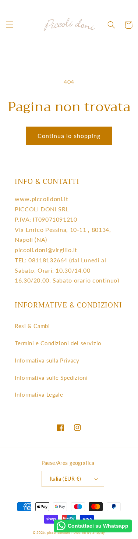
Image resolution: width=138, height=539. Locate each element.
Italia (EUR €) (65, 479)
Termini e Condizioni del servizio (58, 343)
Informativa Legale (39, 394)
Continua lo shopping (69, 135)
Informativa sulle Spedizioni (51, 377)
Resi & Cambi (32, 326)
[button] (9, 25)
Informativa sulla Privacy (47, 360)
